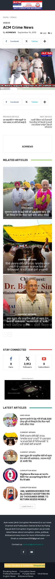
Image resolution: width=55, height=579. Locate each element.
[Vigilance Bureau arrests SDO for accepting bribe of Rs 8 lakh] (10, 475)
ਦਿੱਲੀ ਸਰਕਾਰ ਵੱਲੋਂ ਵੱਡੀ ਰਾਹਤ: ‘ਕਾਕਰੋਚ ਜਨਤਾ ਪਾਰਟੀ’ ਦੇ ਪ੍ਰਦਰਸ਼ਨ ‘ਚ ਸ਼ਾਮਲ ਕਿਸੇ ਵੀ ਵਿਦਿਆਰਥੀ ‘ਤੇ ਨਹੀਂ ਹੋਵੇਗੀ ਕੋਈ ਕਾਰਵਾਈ (28, 266)
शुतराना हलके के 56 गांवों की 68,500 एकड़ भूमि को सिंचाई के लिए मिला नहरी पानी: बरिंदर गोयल (27, 213)
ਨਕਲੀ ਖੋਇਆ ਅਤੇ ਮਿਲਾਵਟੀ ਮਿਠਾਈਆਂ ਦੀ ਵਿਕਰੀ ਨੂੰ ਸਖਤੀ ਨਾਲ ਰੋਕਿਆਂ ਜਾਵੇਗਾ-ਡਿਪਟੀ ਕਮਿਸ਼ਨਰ (40, 123)
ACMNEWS (11, 32)
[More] (45, 41)
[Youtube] (32, 552)
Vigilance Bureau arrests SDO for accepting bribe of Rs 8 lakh (35, 477)
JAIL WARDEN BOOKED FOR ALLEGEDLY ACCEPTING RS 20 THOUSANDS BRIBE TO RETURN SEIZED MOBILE (35, 495)
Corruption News (28, 470)
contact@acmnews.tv (33, 544)
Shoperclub (39, 565)
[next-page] (10, 334)
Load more (26, 506)
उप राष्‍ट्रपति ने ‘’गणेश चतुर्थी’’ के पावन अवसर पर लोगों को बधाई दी (14, 121)
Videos (13, 17)
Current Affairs (27, 260)
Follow (27, 357)
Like (11, 357)
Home (5, 17)
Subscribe (44, 357)
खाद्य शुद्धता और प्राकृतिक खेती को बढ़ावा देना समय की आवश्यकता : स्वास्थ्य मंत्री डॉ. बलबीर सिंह (27, 321)
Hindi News (27, 208)
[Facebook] (23, 552)
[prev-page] (5, 334)
